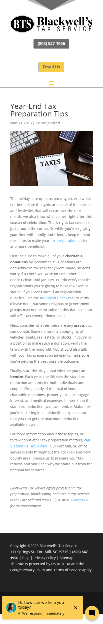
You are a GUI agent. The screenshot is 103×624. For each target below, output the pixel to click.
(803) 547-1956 (51, 43)
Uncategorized (48, 122)
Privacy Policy (45, 557)
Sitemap (67, 557)
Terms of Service (67, 569)
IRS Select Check (53, 298)
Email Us (51, 67)
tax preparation (63, 240)
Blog (26, 557)
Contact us (79, 499)
